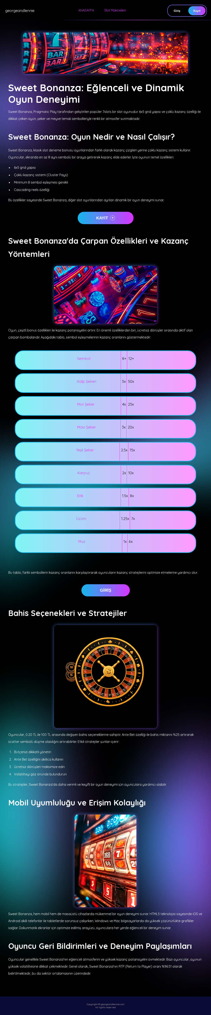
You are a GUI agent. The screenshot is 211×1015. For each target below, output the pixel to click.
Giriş (177, 10)
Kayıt (196, 10)
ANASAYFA (86, 10)
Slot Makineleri (115, 10)
